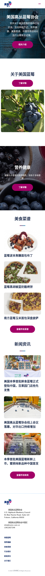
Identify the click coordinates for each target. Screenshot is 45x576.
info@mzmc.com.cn (12, 525)
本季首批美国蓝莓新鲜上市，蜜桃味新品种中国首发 (21, 461)
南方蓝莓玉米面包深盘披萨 (21, 318)
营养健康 (7, 542)
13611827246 (9, 528)
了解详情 (22, 83)
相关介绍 (22, 44)
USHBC (16, 571)
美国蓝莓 (7, 537)
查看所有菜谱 (22, 329)
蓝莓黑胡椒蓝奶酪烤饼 (18, 286)
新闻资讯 (7, 556)
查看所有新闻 (22, 475)
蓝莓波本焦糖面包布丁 (18, 255)
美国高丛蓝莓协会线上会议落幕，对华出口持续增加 (21, 424)
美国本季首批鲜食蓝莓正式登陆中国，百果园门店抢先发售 (21, 386)
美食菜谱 (7, 547)
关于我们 (7, 561)
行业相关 (7, 551)
